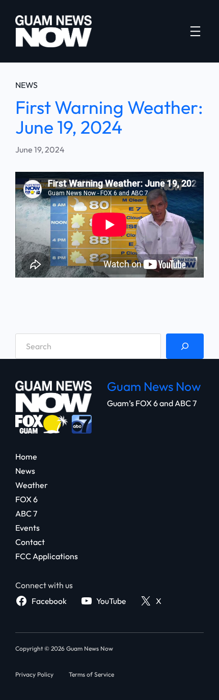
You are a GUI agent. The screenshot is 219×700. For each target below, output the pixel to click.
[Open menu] (195, 31)
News (26, 85)
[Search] (185, 346)
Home (26, 456)
